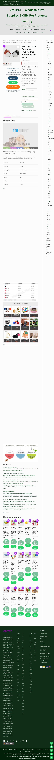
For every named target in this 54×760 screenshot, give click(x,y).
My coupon (31, 663)
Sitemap (5, 749)
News (42, 32)
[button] (18, 47)
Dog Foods (18, 651)
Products (17, 29)
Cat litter (18, 674)
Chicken (49, 224)
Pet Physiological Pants (51, 138)
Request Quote (43, 633)
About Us (26, 32)
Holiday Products (48, 233)
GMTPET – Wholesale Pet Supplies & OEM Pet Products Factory (27, 15)
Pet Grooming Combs (50, 178)
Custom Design (35, 655)
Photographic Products (49, 253)
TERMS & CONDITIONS (23, 694)
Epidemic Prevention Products (48, 246)
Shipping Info (43, 638)
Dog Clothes (18, 642)
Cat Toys (18, 670)
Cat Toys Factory (39, 749)
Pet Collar (49, 118)
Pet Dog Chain (49, 125)
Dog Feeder (18, 661)
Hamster (49, 211)
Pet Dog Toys (49, 197)
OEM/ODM (36, 29)
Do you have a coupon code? (28, 96)
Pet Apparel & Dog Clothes (49, 62)
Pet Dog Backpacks (50, 151)
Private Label (35, 648)
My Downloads (31, 669)
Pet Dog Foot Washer (49, 170)
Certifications (23, 660)
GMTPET (11, 749)
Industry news (23, 672)
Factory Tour (23, 646)
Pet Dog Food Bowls (49, 84)
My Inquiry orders (31, 656)
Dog (23, 40)
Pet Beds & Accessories (50, 131)
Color (23, 89)
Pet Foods (49, 112)
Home (11, 29)
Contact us (23, 713)
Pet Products (19, 40)
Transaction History (23, 679)
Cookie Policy (23, 708)
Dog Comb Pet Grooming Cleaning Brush (50, 73)
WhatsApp (13, 82)
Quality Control (23, 653)
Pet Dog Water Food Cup (49, 159)
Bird (48, 228)
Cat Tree (18, 666)
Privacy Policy (23, 702)
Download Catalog (44, 636)
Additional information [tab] (17, 116)
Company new (23, 666)
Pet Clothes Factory (29, 751)
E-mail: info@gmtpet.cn (45, 646)
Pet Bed (18, 678)
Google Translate (9, 743)
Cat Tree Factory (27, 29)
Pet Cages (18, 684)
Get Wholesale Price (13, 86)
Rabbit (48, 219)
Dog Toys (18, 647)
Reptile (48, 215)
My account (31, 642)
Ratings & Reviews (23, 686)
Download (35, 32)
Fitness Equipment (48, 239)
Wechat (41, 641)
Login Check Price (25, 60)
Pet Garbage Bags (50, 205)
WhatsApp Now (29, 106)
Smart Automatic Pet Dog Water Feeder (50, 94)
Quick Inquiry (6, 546)
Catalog (43, 29)
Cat (48, 51)
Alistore (15, 749)
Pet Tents (49, 190)
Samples (35, 661)
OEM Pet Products (7, 40)
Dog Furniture (50, 145)
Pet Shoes (49, 184)
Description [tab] (7, 116)
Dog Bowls (18, 656)
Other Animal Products (18, 697)
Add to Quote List (27, 104)
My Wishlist (31, 648)
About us (23, 641)
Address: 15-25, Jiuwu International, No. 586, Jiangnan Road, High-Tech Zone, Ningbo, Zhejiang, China (45, 657)
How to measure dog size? (31, 677)
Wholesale (18, 32)
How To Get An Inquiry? (31, 688)
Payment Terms (43, 662)
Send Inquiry (13, 78)
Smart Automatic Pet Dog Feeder (50, 104)
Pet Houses (18, 690)
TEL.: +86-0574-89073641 (43, 650)
